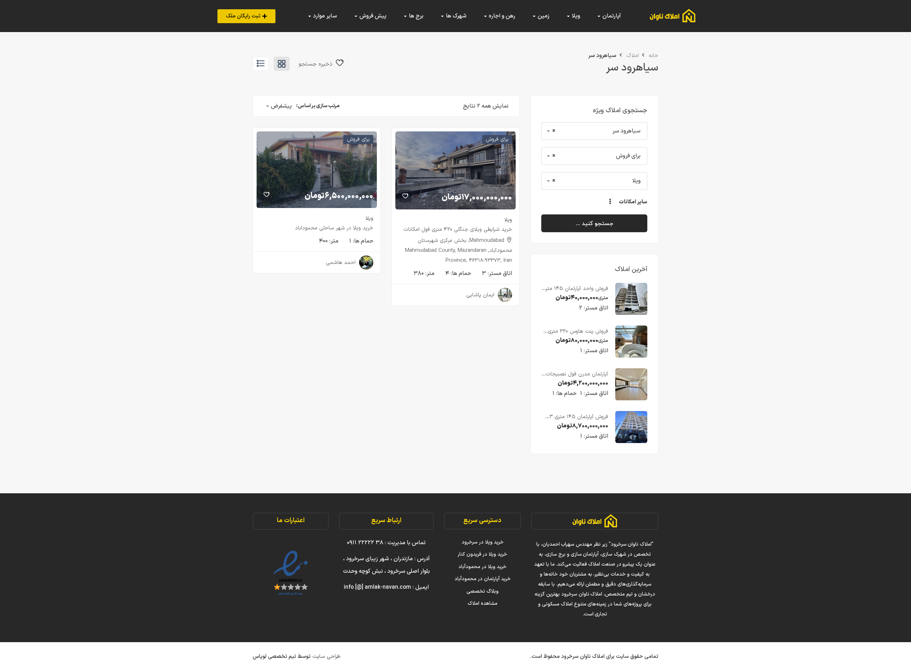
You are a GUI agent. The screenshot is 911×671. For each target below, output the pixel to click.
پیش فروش (372, 16)
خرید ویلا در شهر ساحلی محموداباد (334, 228)
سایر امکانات (632, 202)
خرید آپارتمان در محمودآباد (482, 579)
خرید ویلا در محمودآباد (482, 567)
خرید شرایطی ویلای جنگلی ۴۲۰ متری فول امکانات (458, 229)
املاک (632, 56)
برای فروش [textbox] (596, 156)
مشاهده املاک (482, 603)
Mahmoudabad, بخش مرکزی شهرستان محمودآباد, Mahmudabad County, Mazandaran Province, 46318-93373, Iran (458, 250)
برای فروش (497, 139)
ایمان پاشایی (480, 295)
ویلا (508, 220)
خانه (653, 56)
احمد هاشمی (341, 263)
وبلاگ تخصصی (483, 591)
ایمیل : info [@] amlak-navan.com (386, 587)
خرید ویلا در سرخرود (483, 542)
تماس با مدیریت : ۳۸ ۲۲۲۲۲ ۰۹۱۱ (386, 543)
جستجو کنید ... (594, 223)
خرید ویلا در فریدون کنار (482, 554)
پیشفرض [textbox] (281, 106)
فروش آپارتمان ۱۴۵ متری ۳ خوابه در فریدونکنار (578, 421)
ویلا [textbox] (596, 181)
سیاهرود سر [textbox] (596, 131)
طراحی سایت (326, 656)
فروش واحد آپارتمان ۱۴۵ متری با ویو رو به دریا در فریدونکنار (575, 293)
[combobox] (594, 131)
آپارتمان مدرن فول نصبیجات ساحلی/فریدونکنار (577, 378)
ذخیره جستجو (316, 64)
